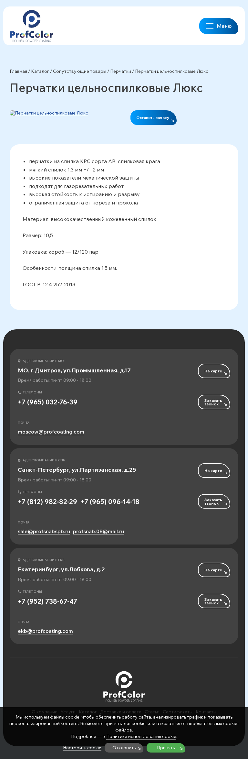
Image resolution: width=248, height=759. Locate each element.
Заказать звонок (213, 402)
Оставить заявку (152, 117)
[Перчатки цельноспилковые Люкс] (64, 113)
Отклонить (124, 748)
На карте (213, 370)
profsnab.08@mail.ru (98, 531)
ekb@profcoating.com (45, 631)
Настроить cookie (82, 748)
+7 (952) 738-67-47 (47, 601)
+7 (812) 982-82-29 (47, 502)
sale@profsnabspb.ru (44, 531)
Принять (166, 748)
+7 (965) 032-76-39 (48, 402)
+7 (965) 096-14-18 (110, 502)
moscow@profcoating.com (51, 432)
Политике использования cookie (141, 736)
